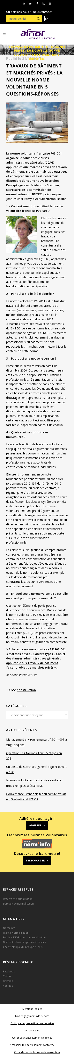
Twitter (7, 976)
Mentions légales (32, 1009)
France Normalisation (16, 932)
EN (47, 18)
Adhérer (35, 825)
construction (26, 690)
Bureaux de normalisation (18, 903)
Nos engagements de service (32, 1016)
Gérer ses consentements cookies (32, 1037)
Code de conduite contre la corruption (37, 1052)
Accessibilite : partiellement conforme (32, 1045)
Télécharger (35, 860)
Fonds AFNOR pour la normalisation (24, 937)
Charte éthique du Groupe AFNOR (23, 947)
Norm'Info (9, 928)
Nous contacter (42, 12)
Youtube (8, 985)
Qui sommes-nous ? (18, 12)
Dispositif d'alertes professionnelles (24, 942)
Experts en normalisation (17, 899)
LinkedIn (8, 981)
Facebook (9, 971)
